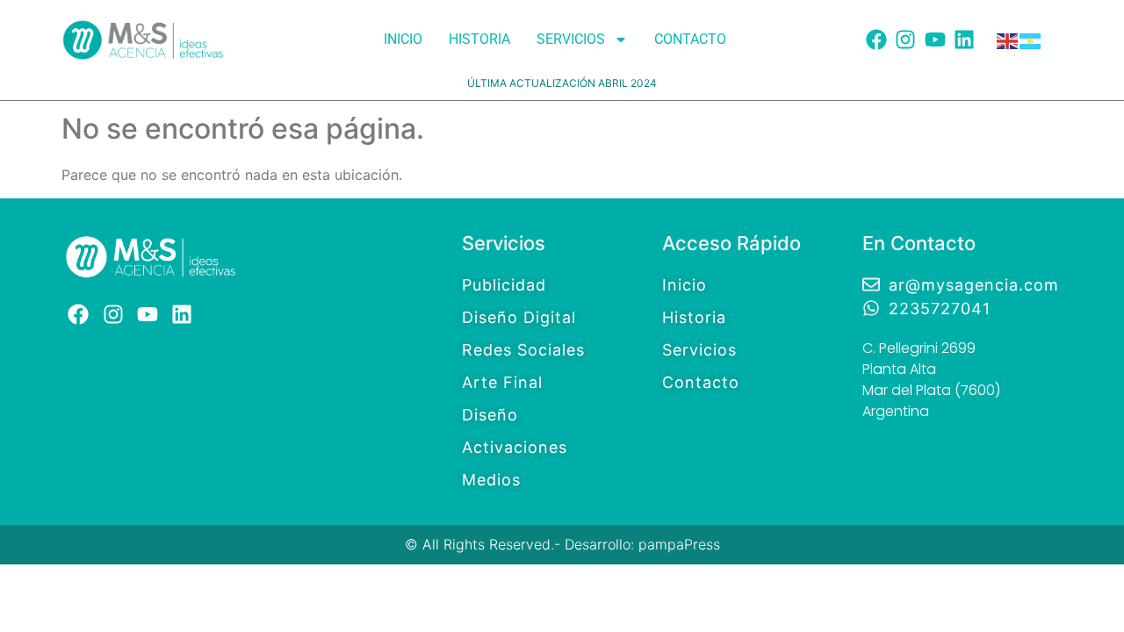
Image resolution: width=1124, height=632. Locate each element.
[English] (1008, 39)
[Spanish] (1031, 39)
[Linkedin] (965, 39)
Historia (479, 39)
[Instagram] (905, 39)
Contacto (690, 39)
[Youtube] (935, 39)
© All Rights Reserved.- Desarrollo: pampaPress (562, 544)
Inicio (403, 39)
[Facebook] (876, 39)
